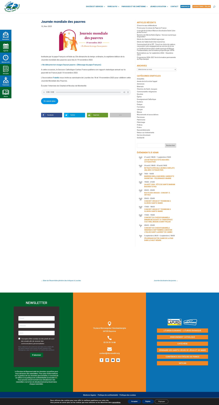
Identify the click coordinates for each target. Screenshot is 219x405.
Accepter (134, 401)
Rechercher (170, 145)
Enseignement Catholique (146, 99)
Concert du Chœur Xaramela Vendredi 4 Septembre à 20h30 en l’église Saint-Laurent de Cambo (158, 230)
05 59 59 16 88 (109, 342)
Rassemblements (143, 130)
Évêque (139, 104)
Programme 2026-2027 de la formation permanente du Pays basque (156, 58)
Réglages (161, 401)
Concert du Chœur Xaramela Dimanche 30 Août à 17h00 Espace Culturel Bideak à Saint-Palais (158, 220)
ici (56, 378)
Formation (141, 107)
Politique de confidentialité (108, 395)
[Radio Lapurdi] (175, 324)
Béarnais (140, 86)
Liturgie (140, 109)
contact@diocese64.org (109, 353)
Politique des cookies (128, 395)
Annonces (140, 84)
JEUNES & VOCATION (158, 6)
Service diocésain (143, 135)
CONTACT (174, 6)
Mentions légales (89, 395)
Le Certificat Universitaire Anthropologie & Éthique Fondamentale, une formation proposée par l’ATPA (155, 49)
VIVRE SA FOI (112, 6)
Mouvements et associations (147, 115)
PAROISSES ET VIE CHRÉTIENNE (134, 6)
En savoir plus (49, 101)
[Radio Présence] (190, 324)
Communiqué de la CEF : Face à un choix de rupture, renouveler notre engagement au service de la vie (156, 45)
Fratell (55, 78)
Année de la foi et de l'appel (147, 81)
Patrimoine (141, 120)
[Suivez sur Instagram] (107, 360)
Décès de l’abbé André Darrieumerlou (151, 42)
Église (139, 97)
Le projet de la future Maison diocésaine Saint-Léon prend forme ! (156, 31)
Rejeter (147, 401)
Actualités (140, 79)
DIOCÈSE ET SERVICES (94, 6)
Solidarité (140, 138)
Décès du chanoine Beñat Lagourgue (150, 39)
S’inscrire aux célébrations (147, 25)
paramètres (116, 402)
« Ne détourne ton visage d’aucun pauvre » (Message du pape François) (71, 65)
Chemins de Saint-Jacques (147, 89)
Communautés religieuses (147, 92)
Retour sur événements (145, 132)
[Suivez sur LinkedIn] (118, 360)
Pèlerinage (141, 122)
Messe (139, 112)
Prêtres (139, 125)
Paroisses (141, 117)
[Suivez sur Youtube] (113, 360)
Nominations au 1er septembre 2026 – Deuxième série (155, 54)
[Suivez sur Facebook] (101, 360)
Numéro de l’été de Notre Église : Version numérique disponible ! (156, 36)
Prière (139, 127)
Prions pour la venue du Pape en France (151, 28)
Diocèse (140, 94)
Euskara (140, 102)
